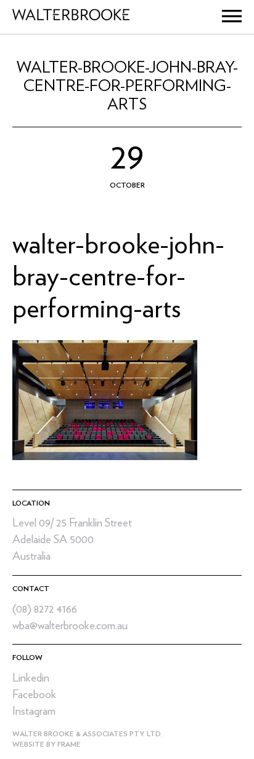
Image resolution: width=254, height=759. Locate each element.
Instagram (33, 711)
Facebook (34, 695)
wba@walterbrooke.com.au (70, 626)
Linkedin (30, 678)
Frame (69, 744)
